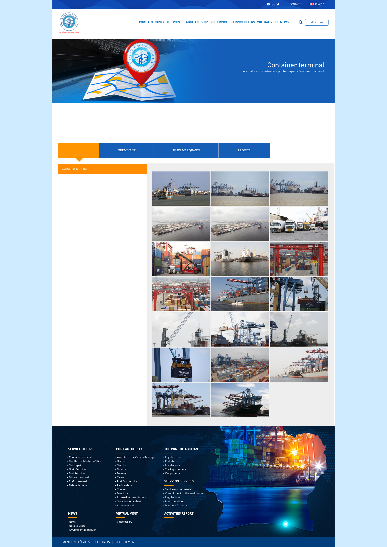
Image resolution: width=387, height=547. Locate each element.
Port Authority (151, 22)
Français (319, 4)
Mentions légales (76, 542)
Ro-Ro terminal (78, 481)
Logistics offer (173, 457)
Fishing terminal (78, 485)
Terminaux (127, 150)
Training (121, 473)
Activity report (125, 505)
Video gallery (124, 521)
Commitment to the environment (185, 493)
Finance (121, 469)
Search (301, 22)
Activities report (179, 513)
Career (121, 477)
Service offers (243, 22)
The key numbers (175, 469)
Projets (244, 150)
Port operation (174, 501)
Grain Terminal (77, 469)
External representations (132, 497)
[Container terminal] (181, 188)
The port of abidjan (181, 449)
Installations (172, 465)
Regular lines (172, 497)
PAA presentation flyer (82, 530)
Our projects (172, 473)
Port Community (127, 481)
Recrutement (125, 542)
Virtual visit (267, 22)
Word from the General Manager (136, 457)
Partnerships (124, 485)
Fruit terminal (77, 473)
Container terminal (74, 168)
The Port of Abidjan (182, 22)
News (284, 22)
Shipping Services (215, 22)
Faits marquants (186, 150)
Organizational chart (129, 501)
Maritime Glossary (176, 505)
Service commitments (178, 489)
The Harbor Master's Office (85, 461)
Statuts (121, 465)
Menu (314, 22)
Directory (122, 493)
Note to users (77, 525)
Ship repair (75, 465)
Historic (121, 461)
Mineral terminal (79, 477)
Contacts (296, 4)
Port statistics (173, 461)
